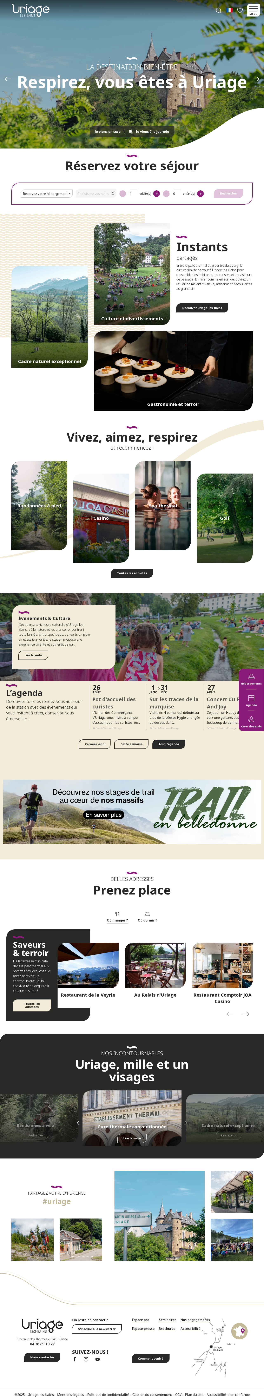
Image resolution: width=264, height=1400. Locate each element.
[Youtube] (97, 1359)
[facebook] (74, 1359)
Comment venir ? (151, 1358)
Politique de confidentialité (108, 1394)
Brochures (167, 1328)
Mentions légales (70, 1394)
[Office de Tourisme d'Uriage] (31, 10)
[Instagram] (86, 1359)
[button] (218, 10)
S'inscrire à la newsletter (97, 1329)
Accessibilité (190, 1328)
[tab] (117, 916)
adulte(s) (145, 194)
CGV (178, 1394)
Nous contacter (42, 1357)
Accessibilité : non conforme (228, 1394)
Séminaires (167, 1320)
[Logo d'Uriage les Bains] (42, 1326)
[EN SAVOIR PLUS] (132, 812)
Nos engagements (195, 1320)
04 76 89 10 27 (42, 1343)
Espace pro (140, 1320)
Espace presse (143, 1328)
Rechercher (228, 193)
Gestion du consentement (152, 1394)
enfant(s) (189, 194)
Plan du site (194, 1394)
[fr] (229, 10)
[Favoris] (240, 10)
